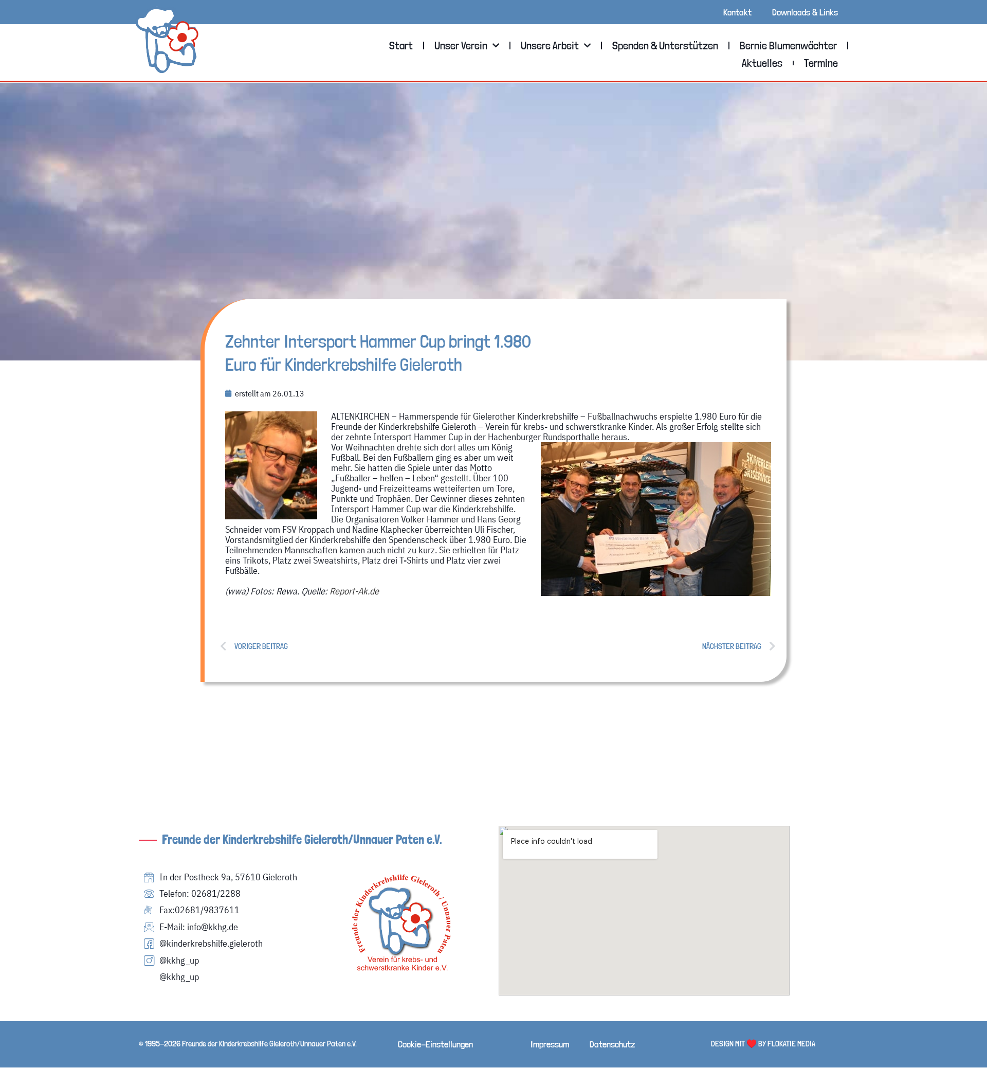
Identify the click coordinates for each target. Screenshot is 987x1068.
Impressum (550, 1044)
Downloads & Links (805, 12)
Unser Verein (460, 45)
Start (401, 45)
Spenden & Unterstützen (665, 45)
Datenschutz (612, 1044)
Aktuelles (762, 62)
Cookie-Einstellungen (435, 1044)
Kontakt (737, 12)
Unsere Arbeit (550, 45)
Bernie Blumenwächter (788, 45)
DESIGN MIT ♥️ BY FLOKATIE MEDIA (763, 1043)
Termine (821, 62)
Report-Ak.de (354, 591)
